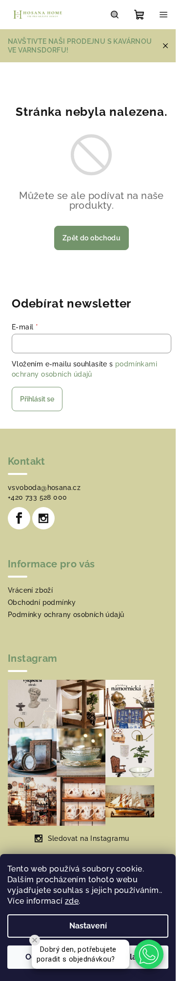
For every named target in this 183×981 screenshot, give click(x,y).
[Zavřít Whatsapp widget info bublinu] (34, 940)
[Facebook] (19, 518)
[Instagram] (43, 518)
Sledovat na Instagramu (88, 838)
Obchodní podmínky (42, 602)
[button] (148, 954)
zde (72, 901)
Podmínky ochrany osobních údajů (66, 614)
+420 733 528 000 (37, 497)
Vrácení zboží (30, 590)
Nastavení (88, 925)
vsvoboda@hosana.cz (44, 487)
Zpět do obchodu (91, 238)
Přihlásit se (37, 399)
